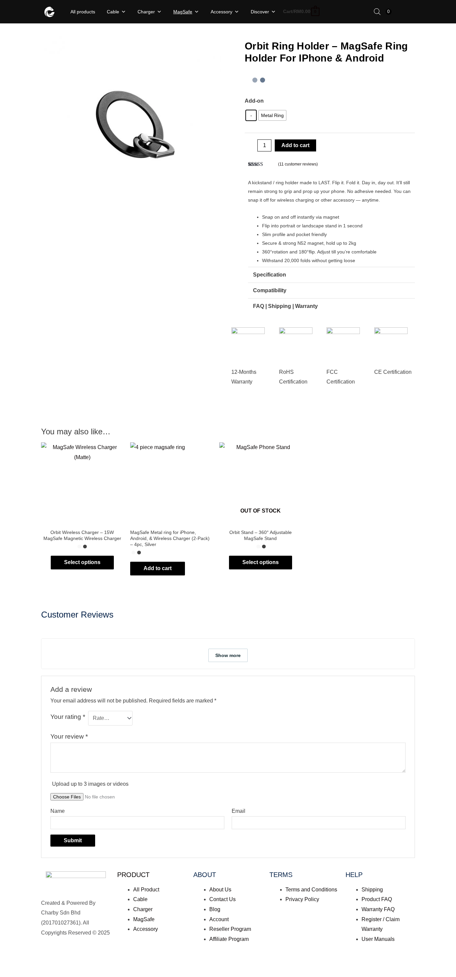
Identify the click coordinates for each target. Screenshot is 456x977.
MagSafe (182, 11)
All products (82, 11)
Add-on (254, 101)
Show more (228, 655)
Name (57, 811)
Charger (146, 11)
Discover (260, 11)
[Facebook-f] (49, 962)
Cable (113, 11)
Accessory (221, 11)
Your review (69, 736)
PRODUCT (133, 874)
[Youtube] (85, 962)
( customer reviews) (298, 164)
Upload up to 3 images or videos (90, 784)
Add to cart (295, 145)
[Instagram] (67, 962)
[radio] (251, 115)
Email (238, 811)
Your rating (67, 716)
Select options (82, 562)
